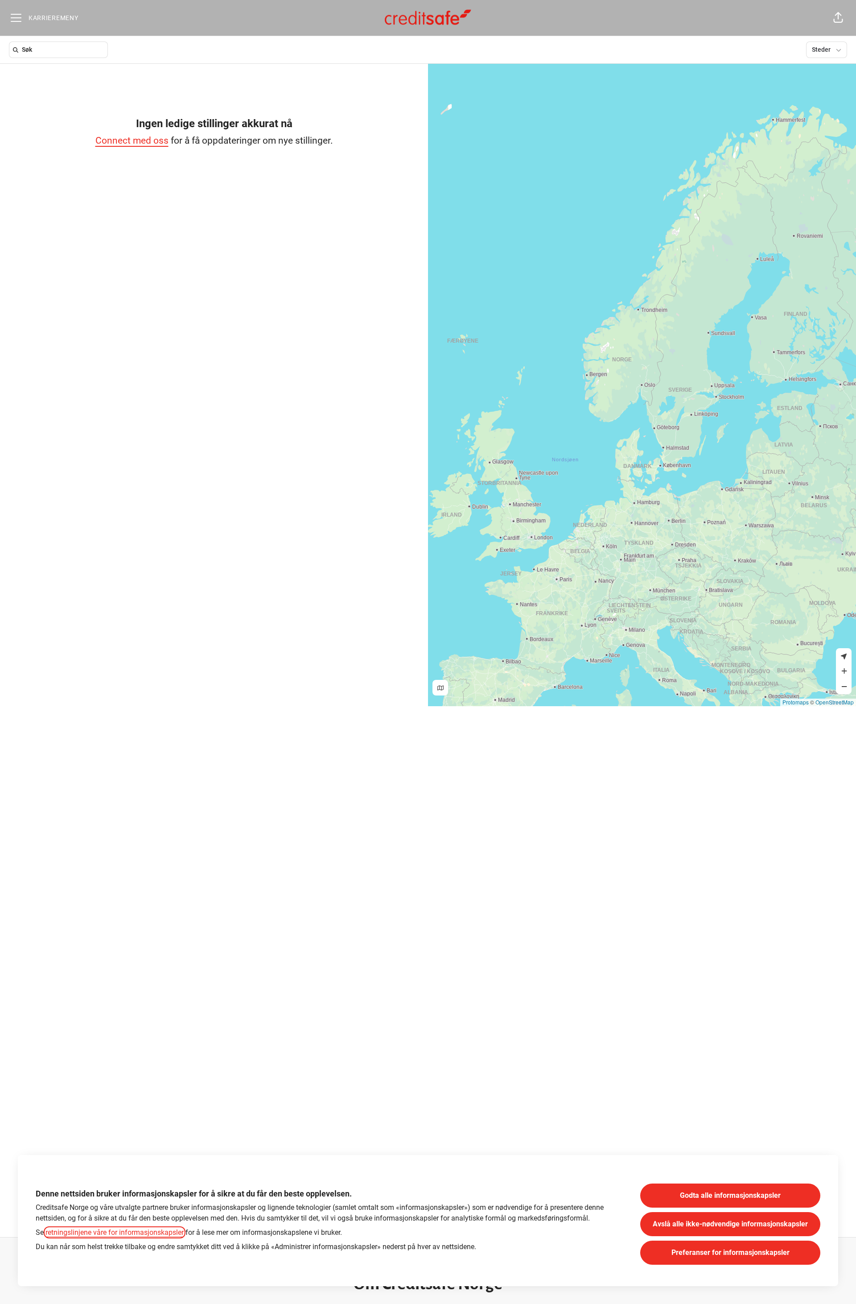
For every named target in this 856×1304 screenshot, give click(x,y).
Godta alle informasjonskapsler (730, 1195)
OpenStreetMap (834, 702)
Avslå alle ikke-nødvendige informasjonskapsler (730, 1224)
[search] (60, 50)
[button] (838, 17)
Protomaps (795, 702)
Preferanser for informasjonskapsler (730, 1252)
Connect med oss (132, 140)
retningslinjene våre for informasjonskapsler (114, 1232)
